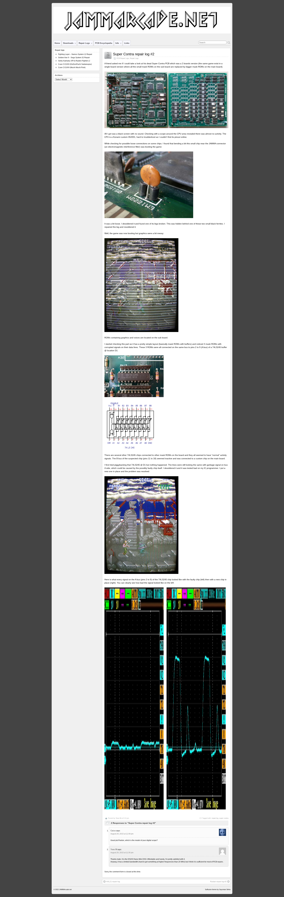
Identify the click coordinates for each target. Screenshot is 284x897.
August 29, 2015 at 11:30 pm (121, 853)
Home (57, 43)
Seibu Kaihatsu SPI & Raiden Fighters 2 (74, 61)
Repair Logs (134, 58)
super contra (223, 818)
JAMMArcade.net (65, 889)
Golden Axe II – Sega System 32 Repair (74, 58)
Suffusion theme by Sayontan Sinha (217, 889)
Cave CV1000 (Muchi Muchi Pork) (71, 67)
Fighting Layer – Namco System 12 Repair (75, 54)
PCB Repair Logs (123, 58)
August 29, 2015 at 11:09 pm (121, 834)
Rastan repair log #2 (218, 882)
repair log (215, 818)
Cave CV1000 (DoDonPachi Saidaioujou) (75, 64)
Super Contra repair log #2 (133, 54)
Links (126, 43)
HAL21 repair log (113, 882)
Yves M (118, 818)
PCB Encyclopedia (103, 43)
